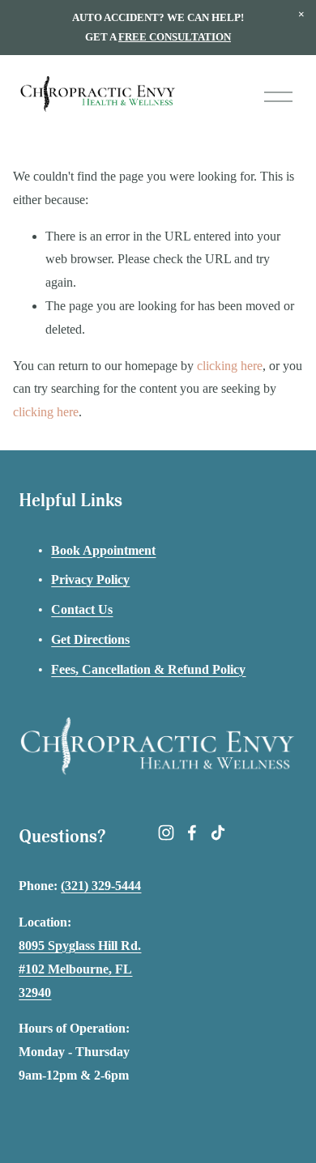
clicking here (230, 366)
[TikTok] (218, 832)
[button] (301, 14)
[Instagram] (166, 832)
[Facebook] (192, 832)
